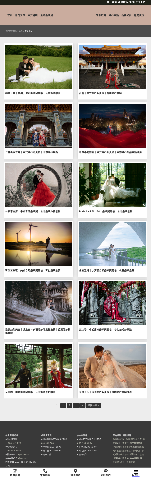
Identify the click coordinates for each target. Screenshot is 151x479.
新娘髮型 (131, 462)
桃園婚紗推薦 (128, 447)
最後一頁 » (93, 405)
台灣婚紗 (140, 447)
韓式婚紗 (124, 454)
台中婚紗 (124, 443)
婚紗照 (121, 439)
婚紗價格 (126, 450)
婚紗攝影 (130, 439)
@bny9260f (23, 454)
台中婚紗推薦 (136, 443)
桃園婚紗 (117, 447)
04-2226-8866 (13, 450)
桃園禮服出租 (119, 462)
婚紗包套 (117, 450)
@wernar (22, 458)
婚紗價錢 (136, 450)
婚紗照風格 (123, 458)
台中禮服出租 (136, 458)
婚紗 (115, 439)
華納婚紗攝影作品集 (14, 31)
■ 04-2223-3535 (84, 443)
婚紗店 (138, 439)
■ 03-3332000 (47, 443)
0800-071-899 (13, 443)
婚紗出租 (134, 454)
